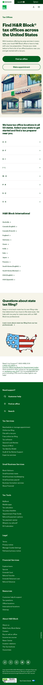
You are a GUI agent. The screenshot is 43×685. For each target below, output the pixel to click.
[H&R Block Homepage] (7, 2)
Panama (5, 262)
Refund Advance (8, 582)
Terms (4, 541)
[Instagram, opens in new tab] (16, 662)
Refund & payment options (12, 517)
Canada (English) (8, 226)
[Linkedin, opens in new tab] (28, 662)
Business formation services (13, 483)
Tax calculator (7, 507)
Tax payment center (9, 520)
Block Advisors (8, 470)
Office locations (8, 603)
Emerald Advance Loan (11, 579)
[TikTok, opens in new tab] (4, 662)
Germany (6, 240)
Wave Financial (8, 486)
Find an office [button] (22, 59)
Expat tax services (9, 455)
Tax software (7, 439)
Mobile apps (7, 504)
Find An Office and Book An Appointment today (20, 367)
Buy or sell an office (9, 634)
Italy (4, 253)
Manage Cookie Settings (11, 548)
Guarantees (6, 650)
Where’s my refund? (10, 523)
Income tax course (9, 637)
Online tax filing (8, 430)
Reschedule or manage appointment (16, 427)
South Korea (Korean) (10, 271)
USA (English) (7, 275)
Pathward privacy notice (11, 551)
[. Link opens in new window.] (9, 680)
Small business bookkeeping (13, 477)
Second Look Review (10, 443)
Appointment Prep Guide (11, 514)
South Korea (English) (10, 266)
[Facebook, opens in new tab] (10, 662)
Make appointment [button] (21, 67)
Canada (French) (8, 231)
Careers (5, 631)
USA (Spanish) (7, 279)
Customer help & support (12, 597)
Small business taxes (10, 473)
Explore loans (7, 566)
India (4, 248)
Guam (4, 244)
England (5, 235)
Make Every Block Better (11, 628)
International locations (11, 606)
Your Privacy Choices (25, 680)
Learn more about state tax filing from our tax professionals (19, 324)
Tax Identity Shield (9, 449)
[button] (34, 7)
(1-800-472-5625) (8, 365)
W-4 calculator (7, 526)
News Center (7, 640)
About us (5, 625)
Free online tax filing (10, 436)
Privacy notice (7, 545)
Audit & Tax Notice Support (12, 452)
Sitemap (5, 610)
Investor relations (9, 644)
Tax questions (7, 600)
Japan (4, 257)
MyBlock (5, 501)
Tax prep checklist (9, 511)
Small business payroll (10, 480)
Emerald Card (7, 572)
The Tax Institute (8, 647)
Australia (5, 222)
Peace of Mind (7, 446)
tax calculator (34, 369)
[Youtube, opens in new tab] (22, 662)
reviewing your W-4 (11, 371)
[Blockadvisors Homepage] (21, 2)
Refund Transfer (8, 575)
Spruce (5, 569)
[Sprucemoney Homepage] (36, 2)
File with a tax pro (9, 433)
